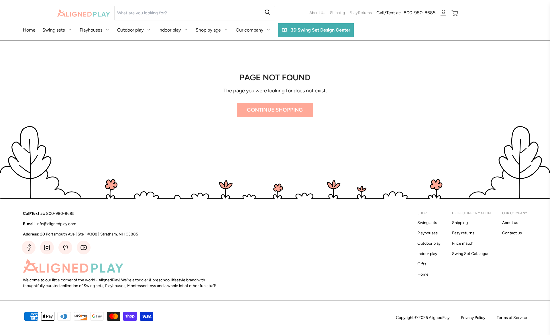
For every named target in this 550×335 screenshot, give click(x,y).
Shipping (337, 12)
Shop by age (208, 30)
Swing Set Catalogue (471, 253)
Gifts (421, 264)
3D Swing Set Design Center (320, 30)
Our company (249, 30)
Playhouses (91, 30)
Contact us (512, 233)
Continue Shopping (275, 110)
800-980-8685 (405, 12)
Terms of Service (512, 317)
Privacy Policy (473, 317)
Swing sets (53, 30)
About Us (317, 12)
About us (510, 222)
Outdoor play (130, 30)
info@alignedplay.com (56, 223)
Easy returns (463, 233)
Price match (463, 243)
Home (29, 30)
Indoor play (169, 30)
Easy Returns (360, 12)
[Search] (267, 13)
